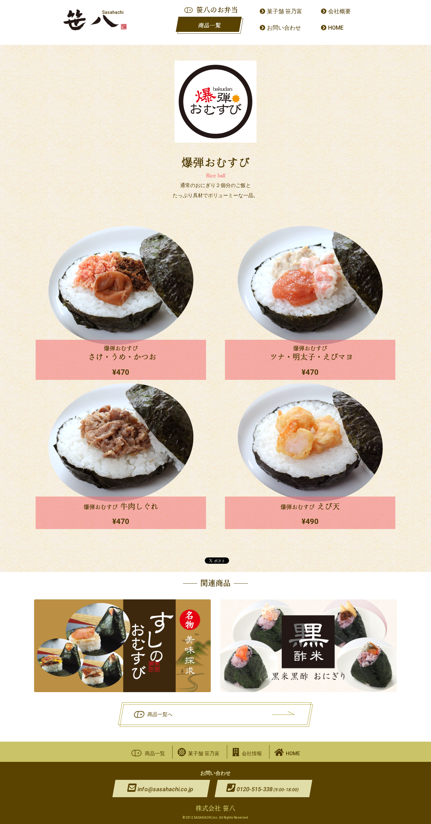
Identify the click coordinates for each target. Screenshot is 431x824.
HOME (336, 28)
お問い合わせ (284, 28)
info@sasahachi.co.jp (165, 789)
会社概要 (339, 11)
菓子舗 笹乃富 (284, 11)
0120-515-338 (267, 789)
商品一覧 (209, 25)
